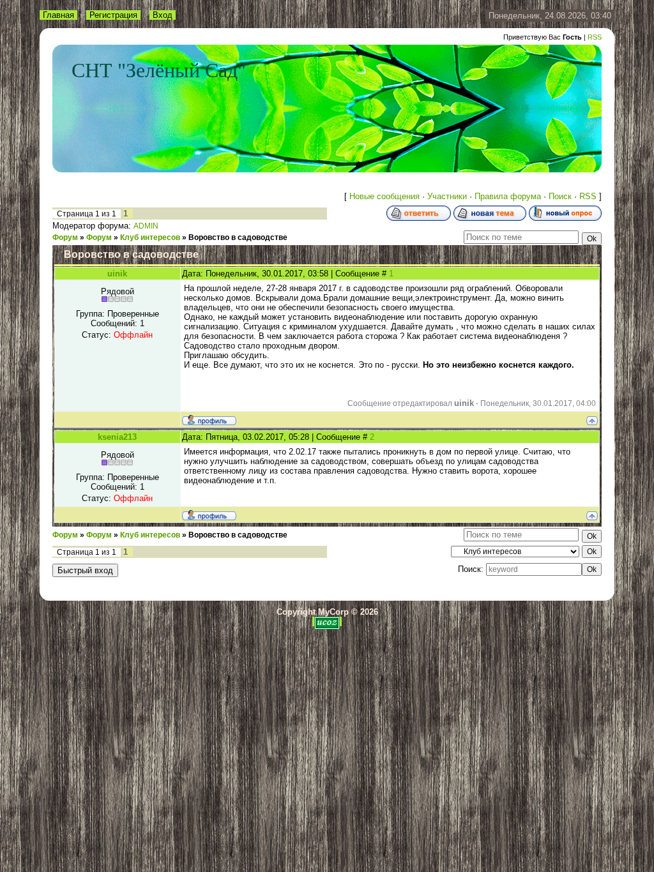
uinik (117, 273)
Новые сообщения (384, 196)
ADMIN (145, 226)
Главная (58, 15)
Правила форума (508, 196)
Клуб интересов (150, 237)
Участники (447, 196)
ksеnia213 (117, 437)
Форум (65, 237)
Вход (162, 15)
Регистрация (113, 15)
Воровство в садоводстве (237, 237)
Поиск (560, 196)
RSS (595, 37)
